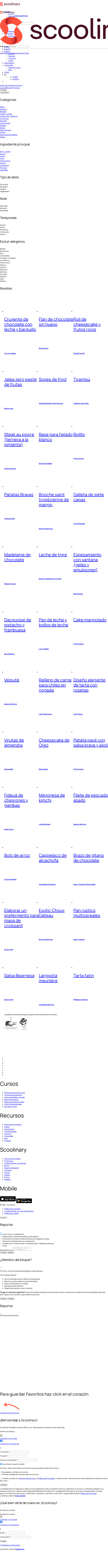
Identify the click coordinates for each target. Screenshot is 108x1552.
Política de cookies (11, 1213)
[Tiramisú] (89, 371)
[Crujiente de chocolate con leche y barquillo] (20, 311)
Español (7, 49)
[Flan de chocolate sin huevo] (54, 311)
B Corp (7, 1177)
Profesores (8, 1161)
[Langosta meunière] (54, 967)
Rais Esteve (43, 348)
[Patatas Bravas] (20, 486)
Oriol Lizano (78, 769)
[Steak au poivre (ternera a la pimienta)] (20, 426)
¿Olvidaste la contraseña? (10, 1545)
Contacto (8, 1170)
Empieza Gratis (23, 53)
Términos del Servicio (27, 1478)
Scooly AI (7, 1134)
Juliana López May (81, 403)
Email (2, 1533)
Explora (7, 51)
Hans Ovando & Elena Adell (84, 884)
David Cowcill (78, 353)
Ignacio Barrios (10, 704)
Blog (6, 1138)
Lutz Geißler (44, 649)
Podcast (7, 1141)
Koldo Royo (9, 829)
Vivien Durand (10, 468)
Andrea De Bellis (45, 463)
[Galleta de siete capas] (89, 486)
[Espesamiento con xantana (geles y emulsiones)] (89, 547)
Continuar (4, 1485)
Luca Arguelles (10, 879)
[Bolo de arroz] (20, 847)
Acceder (3, 1541)
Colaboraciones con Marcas (15, 1163)
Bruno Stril (8, 999)
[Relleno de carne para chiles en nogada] (54, 672)
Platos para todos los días (14, 1102)
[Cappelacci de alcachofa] (54, 847)
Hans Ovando (79, 939)
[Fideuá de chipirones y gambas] (20, 787)
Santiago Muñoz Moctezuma (51, 403)
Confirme (11, 1299)
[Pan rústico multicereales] (89, 902)
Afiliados (7, 1179)
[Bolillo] (89, 426)
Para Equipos (9, 63)
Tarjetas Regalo (10, 1131)
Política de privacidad (12, 1209)
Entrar (2, 53)
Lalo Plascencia (45, 714)
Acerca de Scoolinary (12, 1159)
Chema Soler (9, 518)
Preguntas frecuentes (13, 1124)
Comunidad (8, 65)
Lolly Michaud (44, 824)
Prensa (7, 1172)
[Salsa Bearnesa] (20, 967)
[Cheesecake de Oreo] (54, 732)
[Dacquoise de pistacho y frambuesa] (20, 612)
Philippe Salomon (80, 999)
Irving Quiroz (78, 458)
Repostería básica (11, 1099)
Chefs (6, 72)
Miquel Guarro (10, 584)
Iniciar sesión (5, 85)
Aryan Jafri (8, 949)
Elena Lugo (8, 408)
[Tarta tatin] (89, 967)
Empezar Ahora (21, 16)
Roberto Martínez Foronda (50, 579)
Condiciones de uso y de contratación (18, 1211)
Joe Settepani (79, 524)
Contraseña (5, 1537)
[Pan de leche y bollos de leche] (54, 612)
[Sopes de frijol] (54, 371)
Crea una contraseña (9, 1460)
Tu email (3, 1456)
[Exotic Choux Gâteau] (54, 902)
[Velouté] (20, 672)
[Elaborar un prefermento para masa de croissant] (20, 902)
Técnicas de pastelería (13, 1095)
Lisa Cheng (78, 714)
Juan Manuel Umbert (47, 884)
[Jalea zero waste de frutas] (20, 371)
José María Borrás (46, 1005)
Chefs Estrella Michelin (13, 1104)
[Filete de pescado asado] (89, 787)
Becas (6, 1165)
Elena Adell (8, 769)
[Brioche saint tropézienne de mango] (54, 486)
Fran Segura (78, 644)
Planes (6, 1127)
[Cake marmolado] (89, 612)
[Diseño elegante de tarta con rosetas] (89, 672)
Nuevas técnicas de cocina (14, 1092)
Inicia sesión (20, 1496)
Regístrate (19, 1549)
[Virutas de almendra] (20, 732)
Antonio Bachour (46, 529)
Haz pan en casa (10, 1106)
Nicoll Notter (9, 654)
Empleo (7, 1175)
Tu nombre (4, 1452)
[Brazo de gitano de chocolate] (89, 847)
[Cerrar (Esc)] (1, 1232)
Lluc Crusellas (10, 353)
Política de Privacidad (46, 1478)
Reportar (10, 1252)
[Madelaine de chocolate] (20, 547)
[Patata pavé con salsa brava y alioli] (89, 732)
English (15, 77)
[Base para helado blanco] (54, 426)
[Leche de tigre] (54, 547)
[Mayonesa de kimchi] (54, 787)
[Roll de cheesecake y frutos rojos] (89, 311)
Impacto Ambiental (11, 1168)
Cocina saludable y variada (14, 1097)
